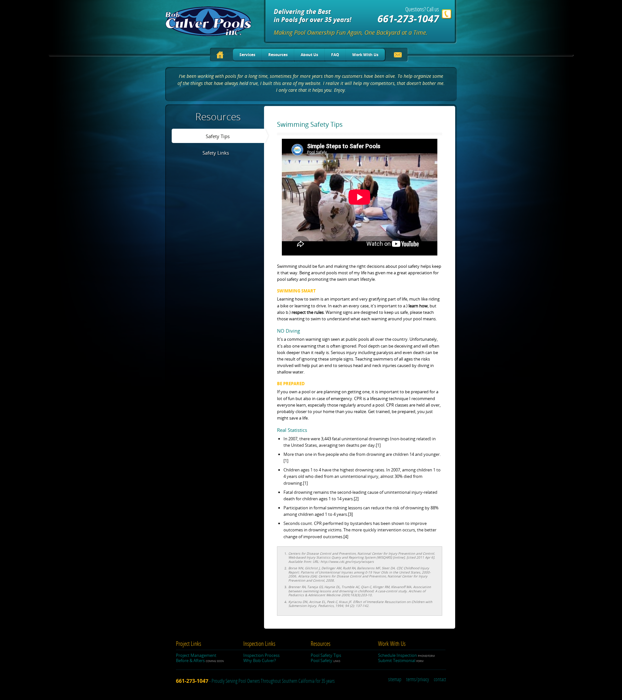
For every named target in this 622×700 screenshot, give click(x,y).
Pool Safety (325, 660)
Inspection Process (261, 655)
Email (398, 55)
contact (440, 679)
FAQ (335, 54)
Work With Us (365, 54)
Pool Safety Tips (326, 655)
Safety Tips (218, 136)
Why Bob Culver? (259, 660)
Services (247, 54)
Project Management (196, 655)
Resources (278, 54)
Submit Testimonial (400, 660)
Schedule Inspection (406, 655)
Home (220, 54)
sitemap (394, 679)
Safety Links (215, 152)
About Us (309, 54)
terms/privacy (417, 679)
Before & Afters (200, 660)
